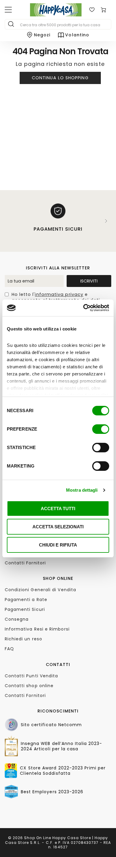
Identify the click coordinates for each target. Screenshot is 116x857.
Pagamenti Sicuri (25, 609)
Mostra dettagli (82, 490)
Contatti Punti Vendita (31, 676)
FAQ (9, 649)
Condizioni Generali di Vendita (40, 590)
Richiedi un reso (23, 639)
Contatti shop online (29, 686)
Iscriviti (89, 281)
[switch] (100, 429)
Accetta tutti (58, 508)
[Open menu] (8, 9)
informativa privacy (59, 294)
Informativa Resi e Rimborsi (37, 629)
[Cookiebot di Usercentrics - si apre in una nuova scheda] (83, 308)
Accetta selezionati (58, 526)
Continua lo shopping (60, 78)
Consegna (17, 619)
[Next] (106, 221)
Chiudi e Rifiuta (58, 544)
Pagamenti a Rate (26, 600)
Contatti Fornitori (25, 563)
